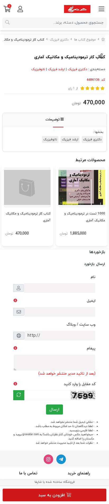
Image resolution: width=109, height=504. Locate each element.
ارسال (54, 409)
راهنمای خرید (79, 473)
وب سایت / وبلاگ (81, 324)
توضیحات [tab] (53, 119)
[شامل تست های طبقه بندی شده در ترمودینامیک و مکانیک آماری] (81, 187)
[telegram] (61, 459)
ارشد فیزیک (56, 69)
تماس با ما (28, 473)
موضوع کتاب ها (85, 40)
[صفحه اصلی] (103, 40)
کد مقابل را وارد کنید (80, 384)
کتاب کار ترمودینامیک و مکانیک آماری (28, 217)
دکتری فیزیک (59, 40)
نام (93, 277)
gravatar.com (30, 434)
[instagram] (48, 459)
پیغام (91, 348)
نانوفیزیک (38, 69)
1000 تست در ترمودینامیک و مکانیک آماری (84, 217)
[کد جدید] (18, 395)
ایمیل (91, 300)
